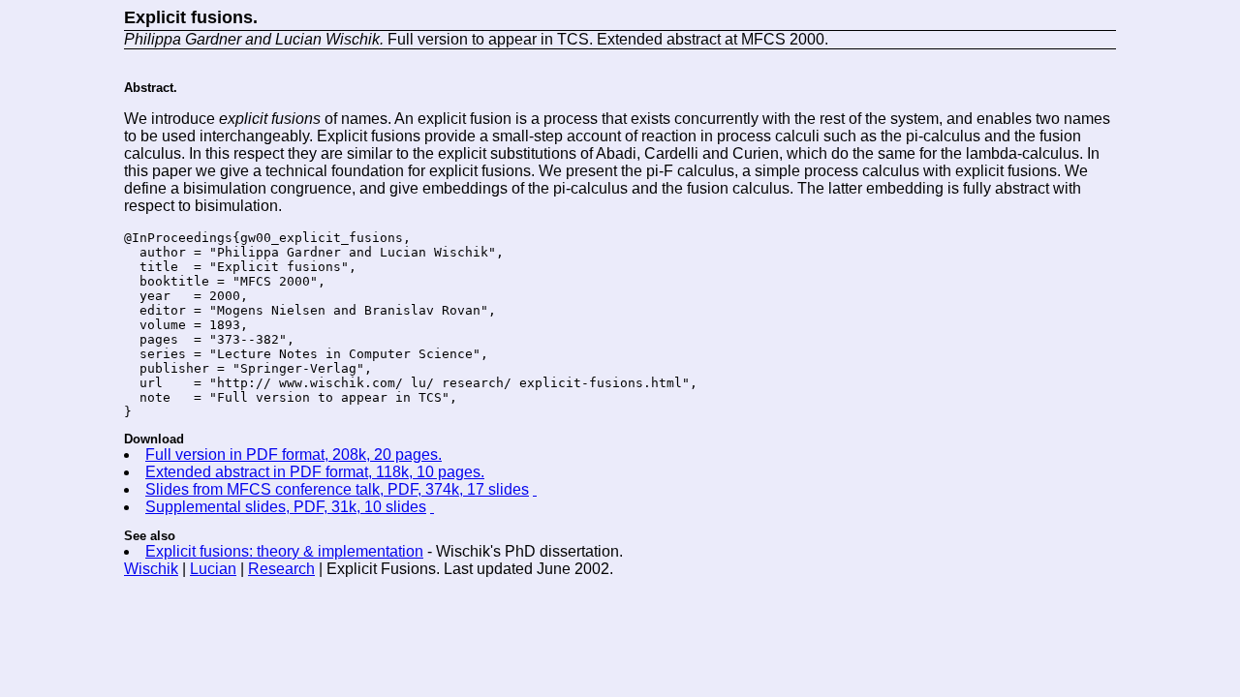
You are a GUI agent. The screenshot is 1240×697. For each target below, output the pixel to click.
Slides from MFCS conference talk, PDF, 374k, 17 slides (337, 489)
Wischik (151, 569)
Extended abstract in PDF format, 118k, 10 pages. (314, 472)
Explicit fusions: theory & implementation (284, 551)
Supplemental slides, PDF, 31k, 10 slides (285, 507)
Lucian (213, 569)
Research (281, 569)
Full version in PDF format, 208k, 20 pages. (293, 454)
